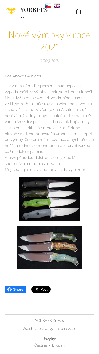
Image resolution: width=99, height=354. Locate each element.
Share (18, 289)
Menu (89, 12)
